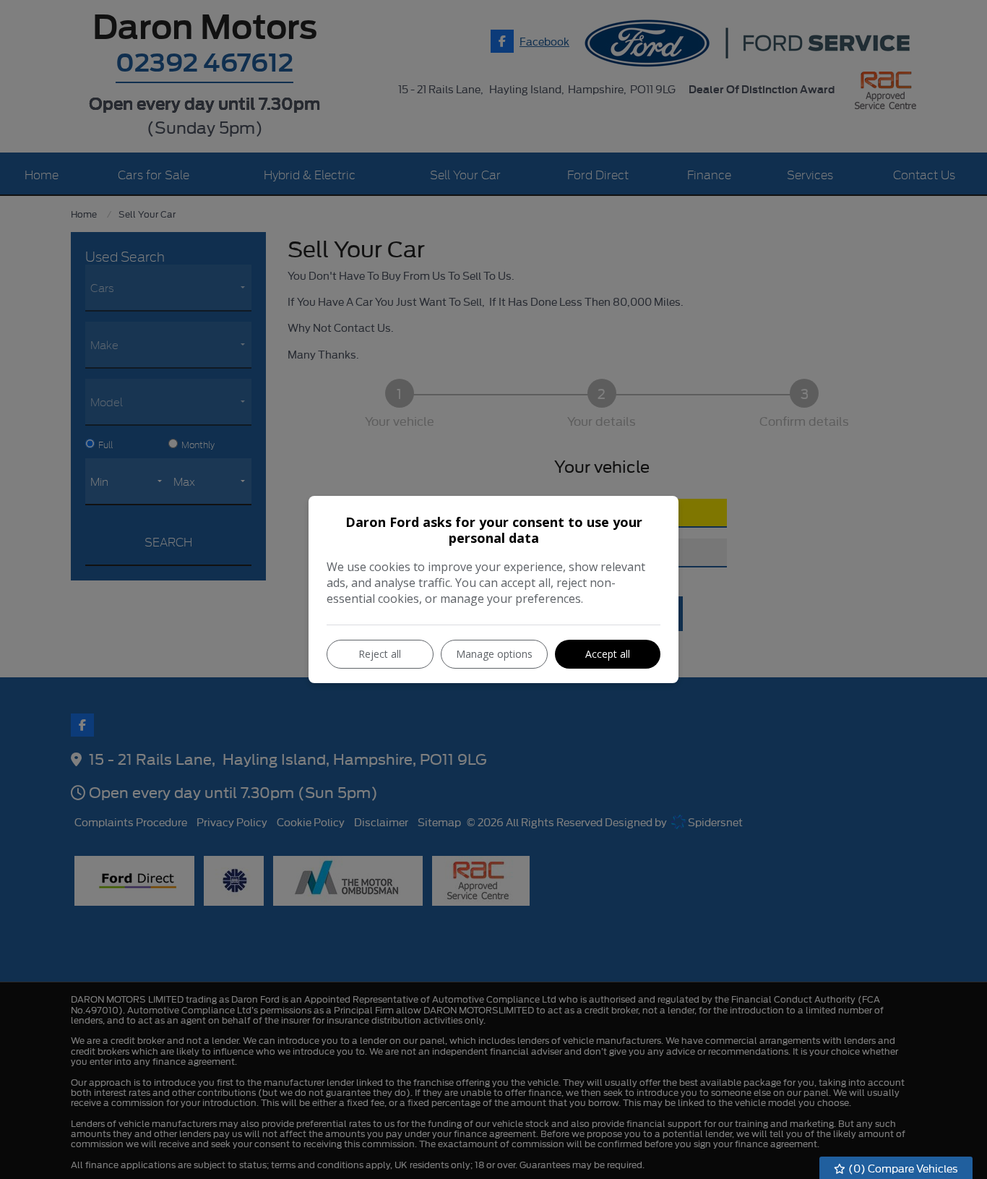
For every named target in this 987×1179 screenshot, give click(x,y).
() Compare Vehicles (902, 1167)
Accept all (607, 654)
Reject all (379, 654)
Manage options (494, 654)
